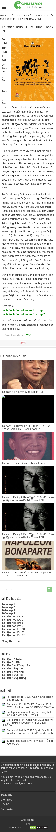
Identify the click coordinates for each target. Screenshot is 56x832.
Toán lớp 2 (8, 607)
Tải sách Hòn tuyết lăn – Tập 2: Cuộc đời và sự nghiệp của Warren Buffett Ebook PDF (28, 499)
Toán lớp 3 (8, 610)
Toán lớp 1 (8, 604)
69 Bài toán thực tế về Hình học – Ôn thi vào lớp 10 (30, 742)
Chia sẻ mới (28, 819)
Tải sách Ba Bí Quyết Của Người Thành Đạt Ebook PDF (30, 698)
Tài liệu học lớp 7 (12, 619)
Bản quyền (7, 809)
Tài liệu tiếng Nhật (13, 671)
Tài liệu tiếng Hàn (12, 674)
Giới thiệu (6, 799)
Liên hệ (5, 804)
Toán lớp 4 (8, 613)
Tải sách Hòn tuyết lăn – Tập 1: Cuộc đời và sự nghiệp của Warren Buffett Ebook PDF (28, 536)
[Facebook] (26, 824)
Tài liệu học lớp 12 (13, 635)
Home (3, 15)
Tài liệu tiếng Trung (14, 678)
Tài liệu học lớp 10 (13, 629)
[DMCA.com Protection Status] (39, 827)
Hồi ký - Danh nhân (35, 15)
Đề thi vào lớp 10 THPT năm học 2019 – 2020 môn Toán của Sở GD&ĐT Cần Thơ (30, 706)
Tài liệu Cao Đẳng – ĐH (16, 665)
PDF (28, 335)
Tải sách (15, 15)
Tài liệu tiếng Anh (12, 668)
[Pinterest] (29, 824)
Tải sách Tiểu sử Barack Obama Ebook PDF (26, 463)
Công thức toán (11, 641)
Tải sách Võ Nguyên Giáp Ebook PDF (23, 391)
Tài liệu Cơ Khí (11, 662)
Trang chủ (6, 794)
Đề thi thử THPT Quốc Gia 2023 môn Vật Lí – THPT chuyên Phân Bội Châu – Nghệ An (28, 722)
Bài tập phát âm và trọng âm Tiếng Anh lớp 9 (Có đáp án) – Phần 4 (29, 714)
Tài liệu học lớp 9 (12, 626)
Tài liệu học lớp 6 (12, 616)
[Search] (49, 589)
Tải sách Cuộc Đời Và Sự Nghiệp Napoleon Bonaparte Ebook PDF (26, 574)
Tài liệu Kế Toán (12, 659)
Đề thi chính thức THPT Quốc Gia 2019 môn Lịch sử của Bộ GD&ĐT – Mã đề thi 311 (27, 733)
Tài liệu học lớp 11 (13, 632)
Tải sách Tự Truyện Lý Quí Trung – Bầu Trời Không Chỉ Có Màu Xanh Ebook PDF (26, 427)
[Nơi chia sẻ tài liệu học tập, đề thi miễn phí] (28, 4)
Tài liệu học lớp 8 (12, 622)
